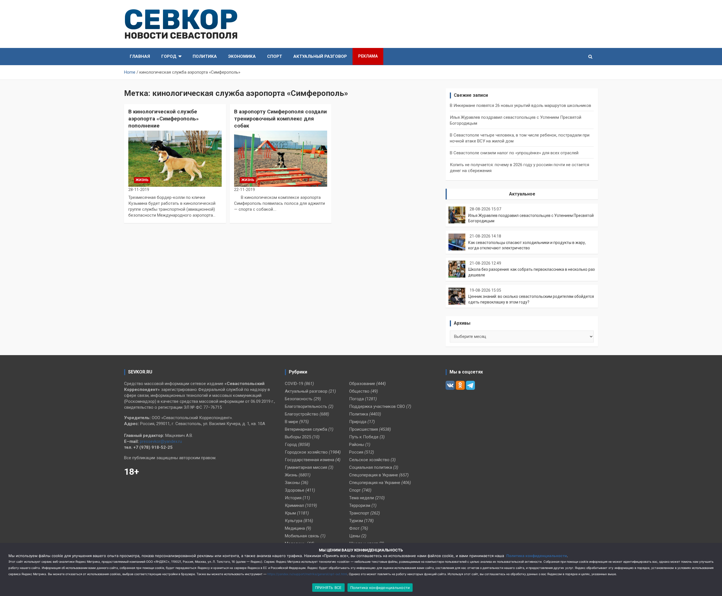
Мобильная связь (302, 535)
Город (169, 56)
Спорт (274, 56)
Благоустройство (301, 414)
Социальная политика (370, 467)
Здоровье (294, 490)
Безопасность (298, 398)
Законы (292, 482)
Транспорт (359, 513)
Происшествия (363, 429)
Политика (205, 56)
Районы (356, 444)
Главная (140, 56)
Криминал (294, 505)
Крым (290, 513)
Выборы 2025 (298, 436)
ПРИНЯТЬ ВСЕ (328, 587)
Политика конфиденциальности (536, 555)
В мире (291, 421)
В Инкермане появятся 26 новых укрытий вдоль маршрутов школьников (520, 105)
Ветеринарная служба (306, 429)
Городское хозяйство (306, 452)
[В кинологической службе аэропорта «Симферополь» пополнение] (175, 159)
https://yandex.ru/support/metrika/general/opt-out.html (307, 574)
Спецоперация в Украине (373, 475)
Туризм (356, 520)
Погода (356, 398)
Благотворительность (306, 406)
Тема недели (361, 497)
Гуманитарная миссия (306, 467)
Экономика (242, 56)
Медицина (295, 528)
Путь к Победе (363, 436)
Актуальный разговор (320, 56)
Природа (357, 421)
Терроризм (359, 505)
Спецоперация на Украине (374, 482)
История (293, 497)
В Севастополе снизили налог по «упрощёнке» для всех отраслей (514, 152)
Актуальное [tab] (522, 194)
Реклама (368, 56)
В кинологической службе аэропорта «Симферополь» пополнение (163, 118)
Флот (354, 528)
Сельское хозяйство (369, 459)
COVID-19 (294, 383)
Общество (359, 391)
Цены (354, 535)
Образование (362, 383)
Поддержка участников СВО (377, 406)
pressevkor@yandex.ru (161, 441)
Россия (356, 452)
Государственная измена (309, 459)
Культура (293, 520)
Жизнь (142, 180)
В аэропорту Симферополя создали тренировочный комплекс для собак (280, 118)
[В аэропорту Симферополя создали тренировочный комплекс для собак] (281, 159)
